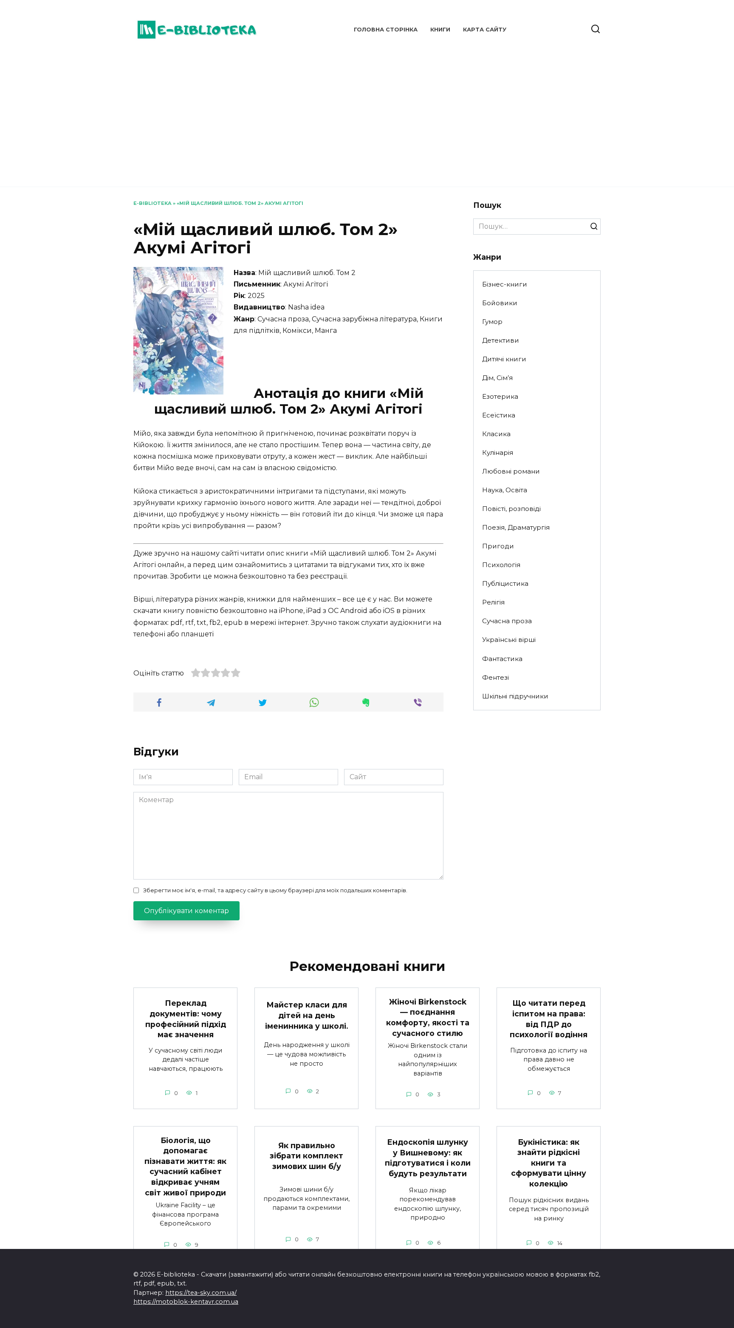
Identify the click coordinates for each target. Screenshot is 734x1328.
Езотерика (500, 396)
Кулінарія (497, 452)
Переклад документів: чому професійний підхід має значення (185, 1019)
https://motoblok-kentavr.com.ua (185, 1301)
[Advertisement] (367, 114)
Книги (440, 29)
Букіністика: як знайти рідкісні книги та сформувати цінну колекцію (548, 1162)
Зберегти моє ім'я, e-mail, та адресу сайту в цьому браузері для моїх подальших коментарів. (275, 890)
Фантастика (502, 659)
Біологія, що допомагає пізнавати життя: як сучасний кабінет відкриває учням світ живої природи (185, 1166)
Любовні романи (511, 471)
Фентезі (495, 677)
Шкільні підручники (515, 696)
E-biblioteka (152, 203)
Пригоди (498, 546)
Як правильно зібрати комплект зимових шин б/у (306, 1156)
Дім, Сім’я (497, 378)
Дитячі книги (504, 359)
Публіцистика (505, 583)
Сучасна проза (507, 621)
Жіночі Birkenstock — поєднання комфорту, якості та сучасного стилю (427, 1017)
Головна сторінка (386, 29)
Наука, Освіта (504, 490)
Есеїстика (498, 415)
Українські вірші (509, 640)
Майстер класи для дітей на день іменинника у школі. (306, 1015)
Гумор (492, 322)
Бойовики (499, 303)
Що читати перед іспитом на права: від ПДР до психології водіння (548, 1019)
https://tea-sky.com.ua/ (201, 1293)
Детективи (500, 340)
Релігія (493, 602)
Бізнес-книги (504, 284)
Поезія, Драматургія (516, 527)
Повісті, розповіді (511, 509)
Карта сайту (484, 29)
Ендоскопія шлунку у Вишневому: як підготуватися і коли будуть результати (428, 1158)
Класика (496, 434)
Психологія (501, 565)
